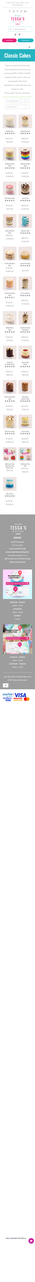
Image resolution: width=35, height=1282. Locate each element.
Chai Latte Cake (9, 431)
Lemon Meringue (25, 263)
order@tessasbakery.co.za (17, 555)
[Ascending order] (27, 101)
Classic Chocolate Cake (9, 398)
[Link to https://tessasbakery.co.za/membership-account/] (15, 34)
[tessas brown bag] (17, 16)
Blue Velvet (9, 493)
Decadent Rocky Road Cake (25, 328)
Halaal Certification (20, 680)
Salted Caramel (25, 131)
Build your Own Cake (25, 465)
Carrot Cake (25, 431)
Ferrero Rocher (25, 293)
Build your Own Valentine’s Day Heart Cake (9, 466)
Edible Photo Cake (10, 328)
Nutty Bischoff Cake (9, 232)
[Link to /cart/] (19, 34)
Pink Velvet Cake (10, 198)
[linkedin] (25, 11)
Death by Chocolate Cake (9, 363)
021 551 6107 (17, 545)
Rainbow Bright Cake (25, 164)
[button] (10, 133)
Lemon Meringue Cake (10, 264)
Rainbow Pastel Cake (9, 164)
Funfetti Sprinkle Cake (10, 294)
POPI (10, 680)
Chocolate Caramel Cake (25, 398)
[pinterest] (17, 11)
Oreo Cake (25, 198)
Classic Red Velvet (25, 363)
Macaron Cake (25, 231)
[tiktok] (21, 11)
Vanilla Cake (9, 131)
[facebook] (10, 11)
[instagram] (14, 11)
